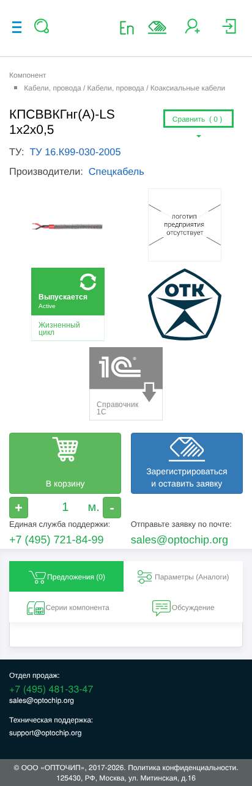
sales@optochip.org (179, 540)
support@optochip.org (45, 732)
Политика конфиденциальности (182, 767)
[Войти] (229, 30)
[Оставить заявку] (157, 27)
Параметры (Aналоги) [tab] (192, 577)
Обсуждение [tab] (193, 607)
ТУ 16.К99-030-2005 (74, 152)
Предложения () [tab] (76, 577)
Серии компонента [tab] (77, 607)
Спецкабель (116, 171)
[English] (130, 27)
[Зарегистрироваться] (192, 30)
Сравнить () (198, 119)
